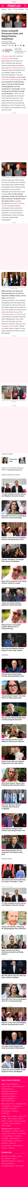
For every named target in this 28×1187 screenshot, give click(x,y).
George (16, 312)
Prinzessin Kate (7, 56)
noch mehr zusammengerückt (12, 79)
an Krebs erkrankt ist (18, 68)
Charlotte (5, 314)
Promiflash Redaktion (9, 43)
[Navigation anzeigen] (2, 5)
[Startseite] (14, 6)
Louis (16, 314)
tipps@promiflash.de (14, 470)
